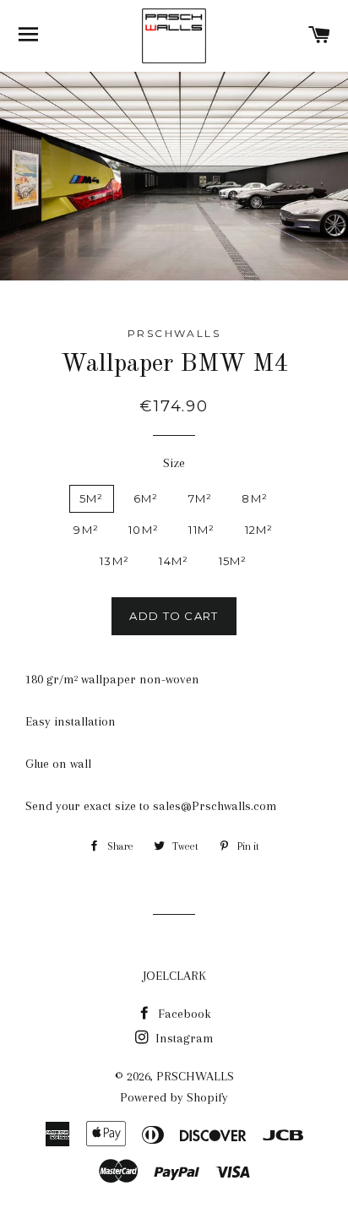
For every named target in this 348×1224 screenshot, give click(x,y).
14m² (173, 561)
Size (174, 463)
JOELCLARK (174, 975)
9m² (86, 529)
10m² (143, 529)
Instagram (183, 1038)
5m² (91, 498)
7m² (200, 498)
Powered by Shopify (174, 1097)
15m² (233, 561)
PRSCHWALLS (195, 1076)
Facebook (183, 1013)
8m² (255, 498)
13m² (114, 561)
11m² (201, 529)
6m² (146, 498)
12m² (259, 529)
